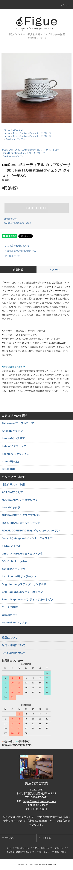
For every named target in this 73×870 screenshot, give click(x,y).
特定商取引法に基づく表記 (17, 223)
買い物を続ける (12, 256)
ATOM (63, 852)
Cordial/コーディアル (15, 139)
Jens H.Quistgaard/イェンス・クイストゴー (33, 133)
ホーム (7, 130)
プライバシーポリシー (41, 852)
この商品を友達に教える (16, 245)
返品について (10, 219)
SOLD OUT (18, 130)
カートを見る (44, 838)
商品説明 (18, 269)
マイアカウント (9, 838)
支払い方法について (23, 848)
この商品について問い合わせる (20, 251)
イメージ (55, 269)
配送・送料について (43, 848)
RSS (57, 852)
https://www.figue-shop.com (39, 801)
